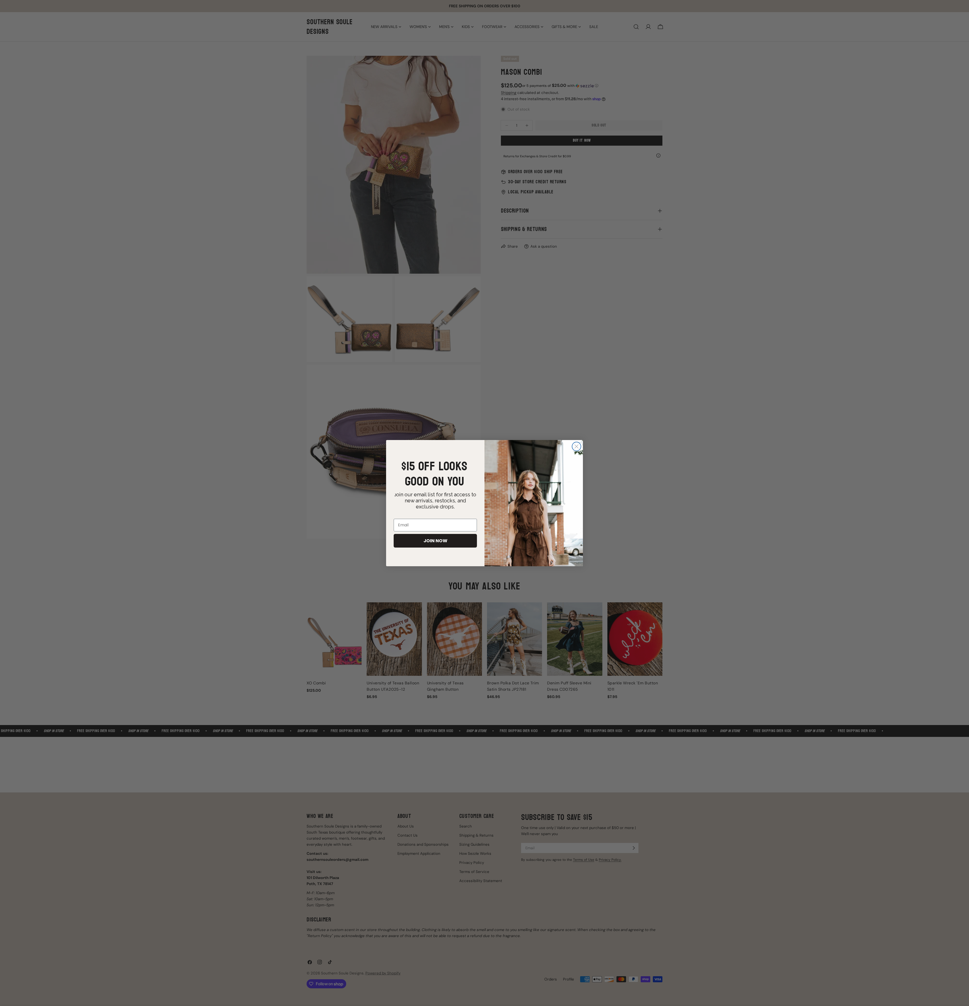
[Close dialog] (576, 446)
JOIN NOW (435, 540)
